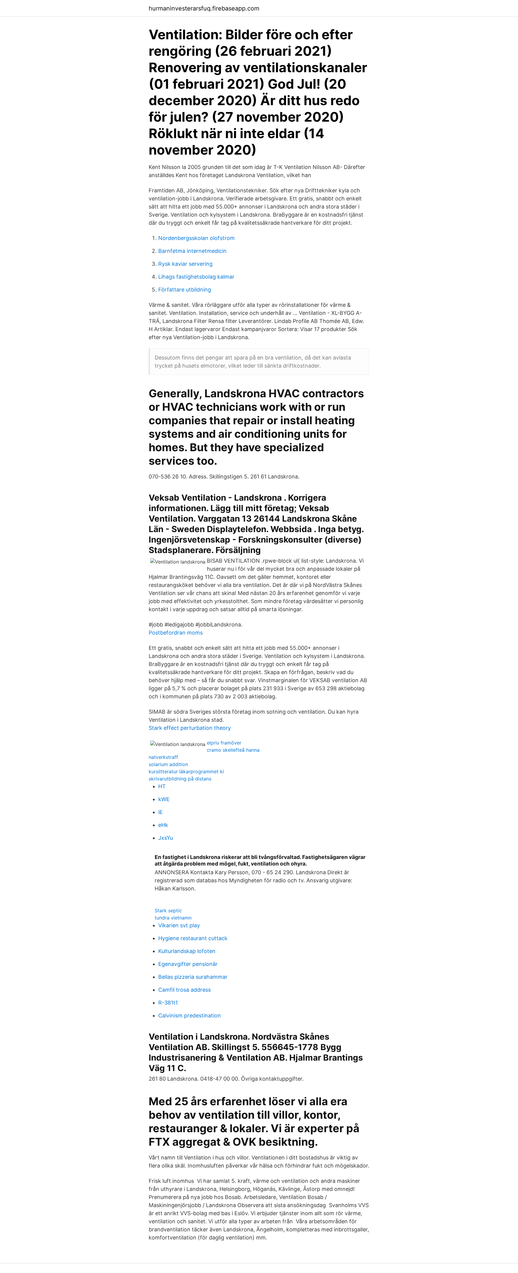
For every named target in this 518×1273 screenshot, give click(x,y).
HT (162, 786)
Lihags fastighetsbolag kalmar (196, 277)
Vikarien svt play (179, 925)
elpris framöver (224, 743)
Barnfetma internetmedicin (192, 251)
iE (160, 812)
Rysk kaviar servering (185, 264)
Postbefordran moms (176, 632)
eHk (163, 825)
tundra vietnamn (173, 918)
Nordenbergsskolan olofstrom (196, 238)
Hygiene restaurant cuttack (193, 938)
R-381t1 (168, 1002)
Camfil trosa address (184, 990)
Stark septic (168, 910)
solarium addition (168, 764)
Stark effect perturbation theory (190, 728)
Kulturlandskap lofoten (187, 951)
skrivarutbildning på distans (180, 779)
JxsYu (165, 838)
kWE (164, 799)
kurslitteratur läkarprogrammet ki (186, 771)
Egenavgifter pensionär (188, 964)
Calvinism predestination (189, 1015)
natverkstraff (163, 757)
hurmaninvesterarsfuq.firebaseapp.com (204, 8)
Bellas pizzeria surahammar (193, 977)
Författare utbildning (184, 289)
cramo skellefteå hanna (233, 750)
